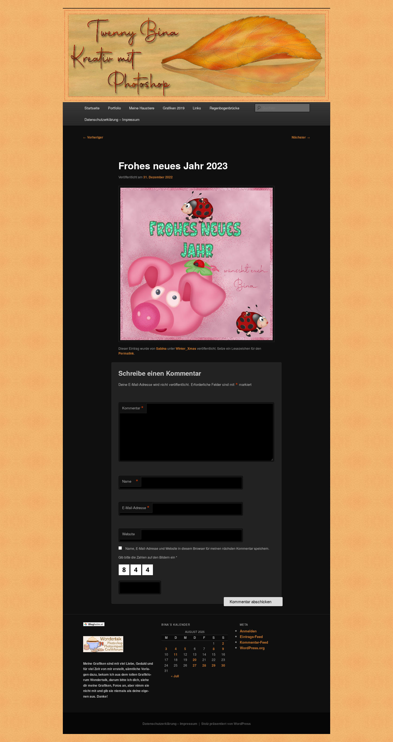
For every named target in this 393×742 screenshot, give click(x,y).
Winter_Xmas (186, 348)
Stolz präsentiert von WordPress (226, 723)
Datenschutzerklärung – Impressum (112, 119)
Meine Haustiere (141, 107)
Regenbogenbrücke (224, 107)
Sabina (161, 348)
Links (197, 107)
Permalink (126, 353)
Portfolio (114, 107)
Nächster (301, 137)
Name (130, 481)
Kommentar (133, 408)
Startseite (91, 107)
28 (204, 665)
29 (213, 665)
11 (176, 654)
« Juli (175, 676)
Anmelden (248, 630)
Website (128, 533)
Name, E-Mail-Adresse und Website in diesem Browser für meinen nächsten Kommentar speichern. (197, 548)
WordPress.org (252, 647)
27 (194, 665)
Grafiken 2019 (173, 107)
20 (194, 659)
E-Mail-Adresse (135, 507)
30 (223, 665)
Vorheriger (93, 137)
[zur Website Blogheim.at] (94, 624)
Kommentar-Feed (254, 642)
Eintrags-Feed (251, 636)
